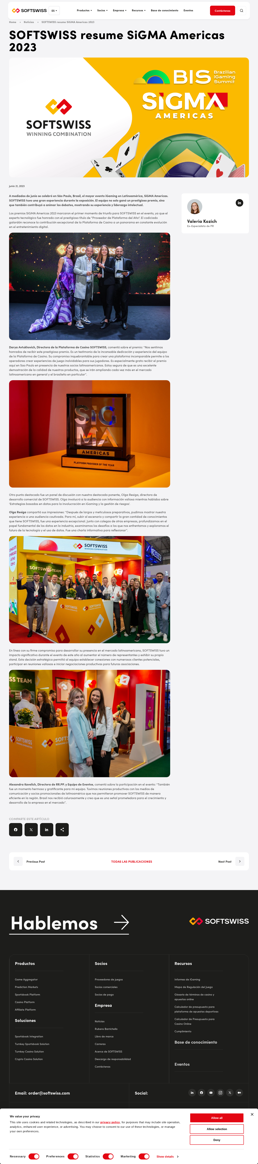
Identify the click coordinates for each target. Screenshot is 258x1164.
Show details (165, 1156)
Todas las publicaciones (131, 861)
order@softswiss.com (49, 1093)
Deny (216, 1140)
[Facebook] (201, 1092)
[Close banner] (252, 1114)
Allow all (216, 1117)
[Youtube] (211, 1092)
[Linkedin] (192, 1092)
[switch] (73, 1156)
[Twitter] (230, 1092)
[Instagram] (220, 1092)
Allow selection (217, 1129)
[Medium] (239, 1092)
